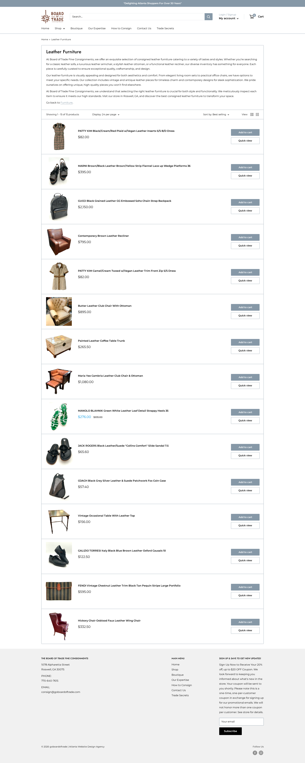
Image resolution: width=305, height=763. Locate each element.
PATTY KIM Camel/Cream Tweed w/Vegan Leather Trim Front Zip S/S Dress (127, 270)
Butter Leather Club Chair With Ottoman (105, 305)
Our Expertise (97, 28)
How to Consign (121, 28)
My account (227, 18)
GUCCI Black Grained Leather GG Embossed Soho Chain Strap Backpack (124, 200)
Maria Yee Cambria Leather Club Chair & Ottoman (110, 375)
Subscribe (230, 731)
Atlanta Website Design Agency (87, 746)
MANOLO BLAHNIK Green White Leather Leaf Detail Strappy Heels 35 (123, 410)
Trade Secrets (165, 28)
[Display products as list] (252, 114)
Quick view (245, 140)
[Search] (209, 16)
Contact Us (144, 28)
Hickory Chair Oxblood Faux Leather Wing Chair (109, 620)
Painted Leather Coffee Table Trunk (101, 340)
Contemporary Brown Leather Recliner (103, 235)
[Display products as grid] (257, 114)
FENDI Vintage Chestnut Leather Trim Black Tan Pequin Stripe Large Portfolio (129, 585)
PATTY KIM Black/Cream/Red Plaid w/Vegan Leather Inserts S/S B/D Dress (126, 130)
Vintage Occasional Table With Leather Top (106, 515)
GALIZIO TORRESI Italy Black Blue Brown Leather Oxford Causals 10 (122, 550)
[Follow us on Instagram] (261, 752)
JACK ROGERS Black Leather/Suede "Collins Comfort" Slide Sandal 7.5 (123, 445)
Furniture (67, 102)
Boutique (77, 28)
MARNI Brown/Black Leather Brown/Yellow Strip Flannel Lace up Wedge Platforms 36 (134, 165)
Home (45, 28)
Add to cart (245, 132)
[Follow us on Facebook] (255, 752)
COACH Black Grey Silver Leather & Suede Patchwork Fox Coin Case (122, 480)
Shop (58, 28)
